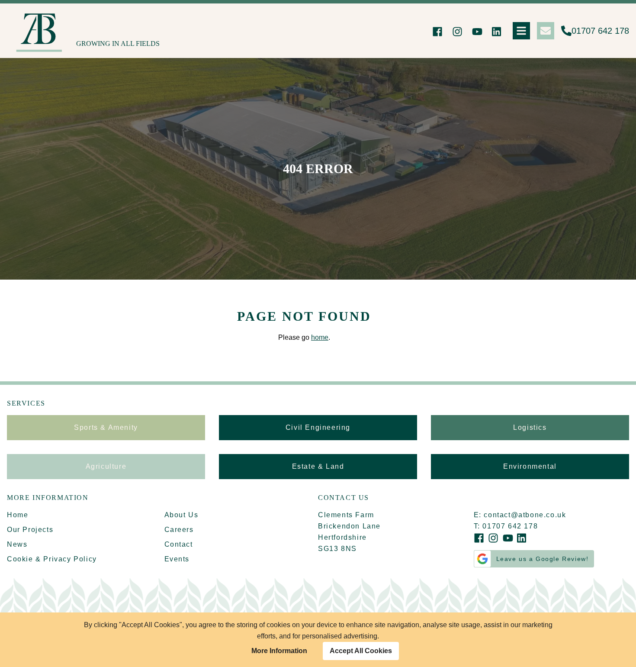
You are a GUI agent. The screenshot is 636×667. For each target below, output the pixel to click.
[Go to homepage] (41, 30)
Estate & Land (318, 466)
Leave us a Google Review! (542, 558)
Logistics (529, 427)
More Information (279, 650)
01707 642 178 (600, 30)
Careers (179, 529)
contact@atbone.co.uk (525, 515)
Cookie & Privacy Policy (52, 559)
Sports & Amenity (106, 427)
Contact (178, 544)
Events (177, 559)
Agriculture (106, 466)
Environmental (530, 466)
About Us (181, 515)
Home (17, 515)
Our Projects (30, 529)
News (17, 544)
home (319, 337)
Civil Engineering (318, 427)
